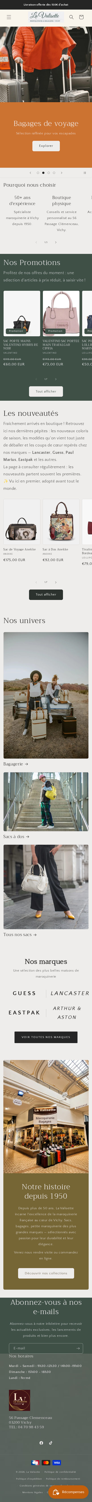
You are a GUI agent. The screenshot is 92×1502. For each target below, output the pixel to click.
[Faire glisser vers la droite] (56, 242)
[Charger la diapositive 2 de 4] (43, 172)
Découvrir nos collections (46, 1273)
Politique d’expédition (29, 1479)
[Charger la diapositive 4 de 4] (54, 172)
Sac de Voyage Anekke (19, 550)
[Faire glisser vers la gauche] (36, 242)
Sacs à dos (13, 837)
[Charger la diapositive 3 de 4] (48, 172)
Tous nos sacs (17, 935)
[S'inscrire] (78, 1348)
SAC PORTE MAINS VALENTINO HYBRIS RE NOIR (20, 345)
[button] (9, 17)
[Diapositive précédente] (30, 173)
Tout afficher (46, 391)
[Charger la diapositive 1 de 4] (38, 172)
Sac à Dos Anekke (55, 550)
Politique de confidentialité (60, 1472)
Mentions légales (32, 1492)
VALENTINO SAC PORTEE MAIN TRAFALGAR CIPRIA (61, 345)
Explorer (46, 146)
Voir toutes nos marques (46, 1037)
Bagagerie (13, 764)
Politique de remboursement (63, 1479)
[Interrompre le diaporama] (87, 173)
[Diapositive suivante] (62, 173)
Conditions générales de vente (38, 1485)
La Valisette (33, 1472)
